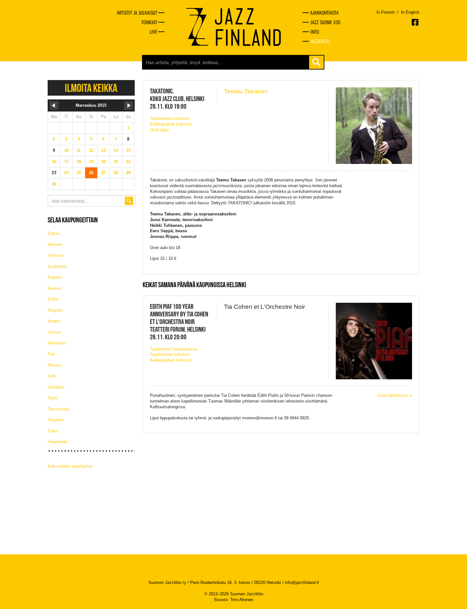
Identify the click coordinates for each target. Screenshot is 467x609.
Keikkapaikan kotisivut (171, 124)
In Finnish (385, 12)
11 (79, 150)
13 (103, 150)
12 (91, 150)
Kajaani (54, 277)
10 (66, 150)
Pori (51, 354)
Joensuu (55, 255)
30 (54, 184)
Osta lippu (159, 129)
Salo (52, 376)
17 (66, 161)
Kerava (54, 288)
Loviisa (54, 332)
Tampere (56, 419)
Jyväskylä (57, 266)
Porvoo (54, 365)
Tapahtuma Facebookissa (173, 349)
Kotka (53, 299)
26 (91, 172)
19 (91, 161)
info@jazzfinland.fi (302, 582)
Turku (53, 431)
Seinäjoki (56, 387)
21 (116, 161)
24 (66, 172)
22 (128, 161)
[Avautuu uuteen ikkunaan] (415, 22)
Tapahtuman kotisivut (169, 118)
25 (79, 172)
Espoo (53, 233)
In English (410, 12)
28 (116, 172)
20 (103, 161)
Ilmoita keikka (91, 88)
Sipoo (53, 398)
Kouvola (55, 310)
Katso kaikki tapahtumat (70, 466)
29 (128, 172)
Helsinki (55, 244)
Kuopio (54, 321)
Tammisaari (58, 409)
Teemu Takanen (246, 91)
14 (116, 150)
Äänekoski (57, 441)
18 (79, 161)
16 (54, 161)
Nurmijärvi (57, 343)
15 (128, 150)
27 (103, 172)
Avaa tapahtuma (392, 395)
